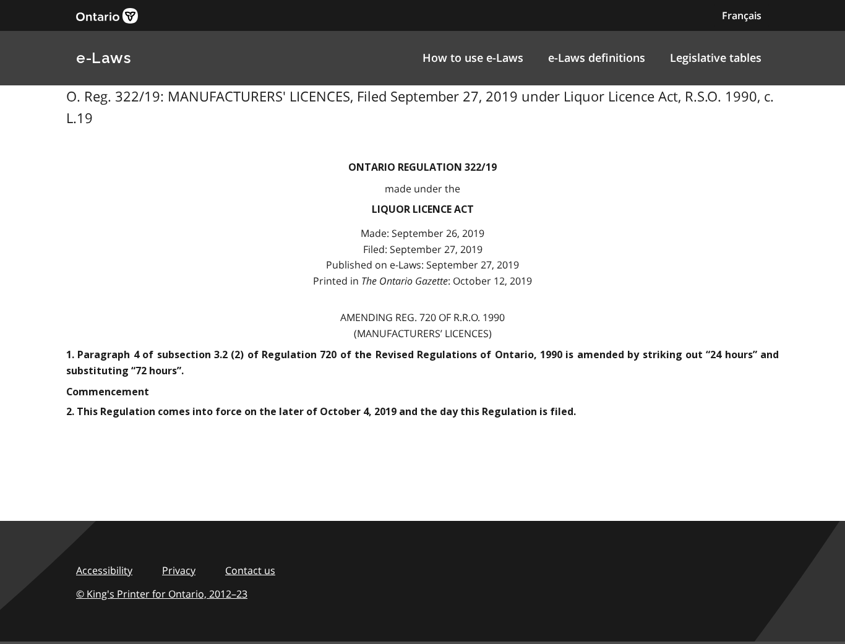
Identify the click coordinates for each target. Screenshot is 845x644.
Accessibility (104, 570)
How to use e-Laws (472, 57)
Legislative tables (715, 57)
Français (741, 15)
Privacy (178, 570)
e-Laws (103, 58)
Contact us (250, 570)
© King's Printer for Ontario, (161, 594)
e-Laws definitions (596, 57)
